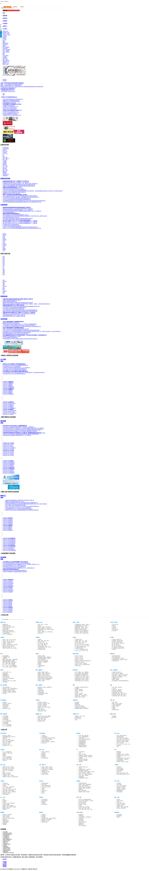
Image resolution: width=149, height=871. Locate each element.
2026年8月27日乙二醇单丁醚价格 (9, 410)
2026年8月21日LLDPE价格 (8, 449)
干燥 (4, 256)
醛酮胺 (4, 398)
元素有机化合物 (41, 648)
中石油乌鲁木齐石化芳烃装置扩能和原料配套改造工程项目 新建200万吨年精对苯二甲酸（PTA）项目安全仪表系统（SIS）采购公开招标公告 (32, 331)
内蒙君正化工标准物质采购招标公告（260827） (15, 501)
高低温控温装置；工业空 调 (84, 769)
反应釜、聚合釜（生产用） (47, 766)
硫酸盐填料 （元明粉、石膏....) (81, 628)
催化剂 (4, 45)
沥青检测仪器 (82, 744)
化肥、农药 (5, 59)
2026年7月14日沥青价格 (8, 610)
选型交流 (5, 18)
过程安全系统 (44, 800)
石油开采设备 (5, 147)
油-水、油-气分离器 (7, 788)
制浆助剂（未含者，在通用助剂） (45, 687)
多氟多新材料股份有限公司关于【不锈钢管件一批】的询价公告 (16, 181)
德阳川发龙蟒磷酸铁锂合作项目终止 (10, 113)
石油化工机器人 (6, 174)
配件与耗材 (44, 742)
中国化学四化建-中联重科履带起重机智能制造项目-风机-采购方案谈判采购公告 (19, 184)
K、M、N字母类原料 (7, 725)
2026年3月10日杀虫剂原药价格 (9, 546)
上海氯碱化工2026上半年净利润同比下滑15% (12, 115)
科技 (4, 289)
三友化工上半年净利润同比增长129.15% (11, 112)
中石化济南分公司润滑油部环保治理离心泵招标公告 (13, 308)
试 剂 (4, 242)
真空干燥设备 (119, 770)
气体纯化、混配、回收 (7, 752)
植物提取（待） (6, 61)
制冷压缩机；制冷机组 (83, 770)
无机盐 (4, 378)
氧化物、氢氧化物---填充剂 (80, 629)
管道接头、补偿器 (6, 774)
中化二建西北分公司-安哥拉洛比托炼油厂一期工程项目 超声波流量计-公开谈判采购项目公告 (22, 326)
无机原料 (5, 36)
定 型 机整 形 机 (82, 803)
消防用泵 (81, 761)
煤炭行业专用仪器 (82, 745)
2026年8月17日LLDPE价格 (8, 454)
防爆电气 (5, 809)
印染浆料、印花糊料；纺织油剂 (9, 692)
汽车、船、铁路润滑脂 (7, 634)
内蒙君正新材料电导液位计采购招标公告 (11, 322)
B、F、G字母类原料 (7, 724)
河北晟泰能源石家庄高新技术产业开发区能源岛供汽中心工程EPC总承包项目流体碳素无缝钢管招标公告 (24, 200)
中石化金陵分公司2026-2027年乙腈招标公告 (12, 366)
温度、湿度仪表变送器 (121, 735)
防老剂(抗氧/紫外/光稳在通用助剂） (45, 678)
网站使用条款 (15, 860)
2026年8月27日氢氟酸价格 (8, 386)
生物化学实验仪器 (45, 740)
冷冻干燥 (119, 771)
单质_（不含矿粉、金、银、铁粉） (10, 648)
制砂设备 (81, 789)
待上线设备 (119, 814)
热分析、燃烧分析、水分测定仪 (48, 741)
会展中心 (5, 26)
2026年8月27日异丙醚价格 (8, 406)
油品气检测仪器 (82, 740)
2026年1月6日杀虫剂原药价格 (9, 549)
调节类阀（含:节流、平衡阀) (123, 754)
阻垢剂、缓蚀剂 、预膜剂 (117, 673)
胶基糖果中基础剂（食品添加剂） (82, 708)
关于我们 (5, 860)
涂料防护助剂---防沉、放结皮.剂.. (82, 680)
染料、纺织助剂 (6, 50)
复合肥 (4, 515)
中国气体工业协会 (6, 849)
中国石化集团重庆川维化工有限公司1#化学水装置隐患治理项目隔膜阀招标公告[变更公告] (21, 306)
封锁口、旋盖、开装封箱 (84, 806)
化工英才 (5, 28)
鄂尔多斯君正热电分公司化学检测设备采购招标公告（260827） (16, 214)
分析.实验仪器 (6, 148)
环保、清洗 (5, 165)
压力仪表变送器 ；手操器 (122, 737)
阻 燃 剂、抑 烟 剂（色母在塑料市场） (83, 660)
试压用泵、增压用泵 (83, 760)
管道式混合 (44, 784)
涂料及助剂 (5, 48)
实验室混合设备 (45, 783)
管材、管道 (5, 157)
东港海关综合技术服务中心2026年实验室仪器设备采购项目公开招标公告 (18, 208)
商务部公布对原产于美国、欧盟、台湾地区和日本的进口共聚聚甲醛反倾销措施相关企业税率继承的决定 (21, 86)
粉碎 (4, 262)
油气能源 (5, 291)
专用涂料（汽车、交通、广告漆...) (82, 676)
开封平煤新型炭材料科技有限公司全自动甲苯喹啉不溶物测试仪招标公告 (18, 218)
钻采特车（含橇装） (7, 735)
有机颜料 (77, 688)
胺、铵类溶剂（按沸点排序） (118, 646)
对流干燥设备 (119, 768)
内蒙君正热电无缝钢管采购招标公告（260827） (12, 187)
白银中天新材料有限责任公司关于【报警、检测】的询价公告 (15, 333)
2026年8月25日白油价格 (8, 589)
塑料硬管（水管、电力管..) (8, 766)
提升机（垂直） (120, 800)
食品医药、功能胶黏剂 (42, 661)
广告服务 (5, 862)
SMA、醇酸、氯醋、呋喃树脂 (9, 663)
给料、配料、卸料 (120, 803)
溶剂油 (39, 625)
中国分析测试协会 (6, 847)
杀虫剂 (4, 532)
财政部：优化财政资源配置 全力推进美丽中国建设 (10, 85)
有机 (4, 287)
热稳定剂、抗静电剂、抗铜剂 (44, 675)
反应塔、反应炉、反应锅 (47, 768)
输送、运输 (5, 170)
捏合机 (43, 792)
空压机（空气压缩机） (7, 756)
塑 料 (4, 237)
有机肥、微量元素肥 (116, 704)
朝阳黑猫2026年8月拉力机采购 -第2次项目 (11, 193)
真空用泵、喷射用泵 (83, 759)
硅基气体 (114, 626)
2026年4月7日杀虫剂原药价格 (9, 544)
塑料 (4, 270)
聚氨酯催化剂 (5, 674)
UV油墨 (114, 688)
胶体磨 (43, 791)
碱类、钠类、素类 (42, 719)
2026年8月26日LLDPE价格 (8, 444)
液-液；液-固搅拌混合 (46, 785)
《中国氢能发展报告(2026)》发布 (7, 90)
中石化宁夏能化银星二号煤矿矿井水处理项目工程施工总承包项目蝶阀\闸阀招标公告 (20, 310)
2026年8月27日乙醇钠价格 (8, 405)
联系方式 (9, 860)
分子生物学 (5, 707)
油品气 (4, 233)
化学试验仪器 (44, 736)
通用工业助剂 (5, 43)
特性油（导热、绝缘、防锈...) (9, 626)
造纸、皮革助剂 (6, 51)
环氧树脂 (5, 658)
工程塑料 (5, 439)
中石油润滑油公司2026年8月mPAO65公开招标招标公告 (14, 566)
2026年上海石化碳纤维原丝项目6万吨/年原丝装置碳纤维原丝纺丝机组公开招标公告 (20, 195)
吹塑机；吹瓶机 (6, 816)
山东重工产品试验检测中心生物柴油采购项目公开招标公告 (15, 571)
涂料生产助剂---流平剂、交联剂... (82, 678)
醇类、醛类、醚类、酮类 (43, 717)
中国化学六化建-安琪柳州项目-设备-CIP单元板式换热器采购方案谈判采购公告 (19, 186)
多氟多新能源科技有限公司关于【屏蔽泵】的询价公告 (14, 316)
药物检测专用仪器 (82, 746)
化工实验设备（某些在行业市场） (49, 737)
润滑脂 (4, 249)
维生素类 (77, 702)
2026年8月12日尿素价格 (8, 524)
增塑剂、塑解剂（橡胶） (43, 672)
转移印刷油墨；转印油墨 (117, 692)
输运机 (118, 799)
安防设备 (5, 168)
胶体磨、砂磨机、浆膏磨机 (84, 788)
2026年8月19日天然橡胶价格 (8, 469)
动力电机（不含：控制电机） (9, 803)
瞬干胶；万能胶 (41, 655)
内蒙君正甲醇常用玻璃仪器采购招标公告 (11, 213)
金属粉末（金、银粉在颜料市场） (82, 630)
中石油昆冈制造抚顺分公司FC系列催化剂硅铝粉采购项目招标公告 (18, 508)
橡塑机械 (5, 171)
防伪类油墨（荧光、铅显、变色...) (119, 693)
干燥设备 (5, 160)
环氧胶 (39, 664)
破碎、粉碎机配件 (82, 790)
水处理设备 (119, 784)
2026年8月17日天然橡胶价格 (8, 473)
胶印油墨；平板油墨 (116, 690)
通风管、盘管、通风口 (7, 759)
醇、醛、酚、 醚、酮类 (43, 643)
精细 (4, 292)
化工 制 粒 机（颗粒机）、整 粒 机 (86, 800)
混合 (4, 261)
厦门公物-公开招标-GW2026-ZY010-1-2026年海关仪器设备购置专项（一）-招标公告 (20, 223)
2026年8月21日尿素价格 (8, 519)
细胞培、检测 (5, 64)
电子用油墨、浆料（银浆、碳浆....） (119, 695)
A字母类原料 (5, 716)
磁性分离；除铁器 (6, 792)
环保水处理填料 (45, 757)
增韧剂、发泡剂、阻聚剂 (43, 674)
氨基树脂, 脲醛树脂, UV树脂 (8, 660)
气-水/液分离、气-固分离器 (8, 786)
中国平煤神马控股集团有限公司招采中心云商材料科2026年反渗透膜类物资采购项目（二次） (22, 430)
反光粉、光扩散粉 (79, 693)
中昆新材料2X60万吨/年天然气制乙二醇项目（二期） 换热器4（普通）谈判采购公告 (20, 183)
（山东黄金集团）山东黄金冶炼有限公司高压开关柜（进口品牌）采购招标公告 (19, 325)
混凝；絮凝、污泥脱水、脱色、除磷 (119, 674)
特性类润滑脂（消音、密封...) (9, 631)
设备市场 (15, 6)
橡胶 (4, 272)
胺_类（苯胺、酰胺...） (43, 644)
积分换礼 (5, 864)
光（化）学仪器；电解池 (47, 739)
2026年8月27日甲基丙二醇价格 (9, 403)
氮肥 (4, 512)
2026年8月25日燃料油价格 (8, 590)
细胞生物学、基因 (6, 708)
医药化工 (5, 38)
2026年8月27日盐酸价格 (8, 384)
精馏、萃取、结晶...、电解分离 (9, 791)
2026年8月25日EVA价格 (8, 445)
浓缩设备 (44, 814)
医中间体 (5, 244)
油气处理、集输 (6, 744)
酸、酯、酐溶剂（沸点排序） (118, 643)
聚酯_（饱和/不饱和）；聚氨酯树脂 (10, 659)
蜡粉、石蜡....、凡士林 (42, 624)
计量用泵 (81, 757)
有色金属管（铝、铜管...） (8, 769)
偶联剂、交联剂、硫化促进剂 (44, 673)
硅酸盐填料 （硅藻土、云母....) (81, 626)
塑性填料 (43, 756)
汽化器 (80, 768)
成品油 (4, 573)
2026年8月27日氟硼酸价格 (8, 382)
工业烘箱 (119, 766)
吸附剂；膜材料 (115, 679)
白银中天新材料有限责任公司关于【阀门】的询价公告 (14, 314)
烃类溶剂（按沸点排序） (117, 641)
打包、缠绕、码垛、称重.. (84, 808)
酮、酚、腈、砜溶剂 (116, 645)
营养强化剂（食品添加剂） (80, 707)
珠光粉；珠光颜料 (79, 689)
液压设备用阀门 (120, 760)
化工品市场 (7, 6)
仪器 (4, 269)
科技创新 (5, 80)
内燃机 (4, 801)
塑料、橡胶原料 (6, 60)
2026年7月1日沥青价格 (7, 612)
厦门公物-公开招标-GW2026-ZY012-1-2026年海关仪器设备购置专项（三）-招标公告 (20, 220)
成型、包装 (5, 169)
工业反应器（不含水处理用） (48, 769)
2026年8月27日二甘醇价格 (8, 414)
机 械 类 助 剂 (78, 665)
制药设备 (5, 173)
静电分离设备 (5, 794)
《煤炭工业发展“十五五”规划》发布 (7, 91)
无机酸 (4, 375)
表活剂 (4, 245)
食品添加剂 (5, 58)
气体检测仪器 (82, 737)
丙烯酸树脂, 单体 (6, 657)
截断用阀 (119, 751)
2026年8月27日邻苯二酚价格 (8, 411)
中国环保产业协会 (6, 840)
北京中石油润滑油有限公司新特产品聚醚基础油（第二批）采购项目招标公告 (18, 567)
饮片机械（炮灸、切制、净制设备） (49, 818)
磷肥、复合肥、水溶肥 (117, 703)
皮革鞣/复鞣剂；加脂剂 (43, 693)
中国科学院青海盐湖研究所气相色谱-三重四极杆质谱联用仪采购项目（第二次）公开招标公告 (22, 211)
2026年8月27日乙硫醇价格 (8, 404)
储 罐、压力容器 (45, 774)
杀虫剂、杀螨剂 (115, 705)
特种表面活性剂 (115, 660)
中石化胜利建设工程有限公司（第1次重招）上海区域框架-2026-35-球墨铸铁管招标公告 (21, 197)
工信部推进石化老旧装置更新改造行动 (8, 87)
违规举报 (5, 866)
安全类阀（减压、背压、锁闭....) (123, 757)
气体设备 (5, 152)
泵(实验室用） (82, 751)
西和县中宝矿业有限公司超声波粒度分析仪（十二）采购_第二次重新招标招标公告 (20, 324)
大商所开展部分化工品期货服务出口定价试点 (12, 104)
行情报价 (5, 20)
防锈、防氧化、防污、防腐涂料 (81, 672)
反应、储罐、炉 (6, 158)
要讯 (4, 93)
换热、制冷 (5, 159)
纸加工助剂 (40, 689)
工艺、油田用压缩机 (7, 757)
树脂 (4, 40)
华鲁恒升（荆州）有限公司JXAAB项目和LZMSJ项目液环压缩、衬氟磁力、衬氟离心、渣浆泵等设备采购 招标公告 (26, 303)
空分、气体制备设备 (7, 751)
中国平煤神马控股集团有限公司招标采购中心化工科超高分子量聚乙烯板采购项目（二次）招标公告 (23, 427)
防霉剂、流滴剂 (41, 680)
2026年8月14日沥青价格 (8, 601)
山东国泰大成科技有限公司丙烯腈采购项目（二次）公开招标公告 (16, 367)
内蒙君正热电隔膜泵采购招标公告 (10, 301)
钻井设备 (5, 737)
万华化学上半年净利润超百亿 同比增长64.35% (12, 110)
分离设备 (5, 162)
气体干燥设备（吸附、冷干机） (123, 774)
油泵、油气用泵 (82, 754)
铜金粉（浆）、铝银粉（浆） (81, 695)
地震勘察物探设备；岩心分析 (9, 736)
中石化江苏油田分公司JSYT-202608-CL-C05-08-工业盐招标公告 (18, 507)
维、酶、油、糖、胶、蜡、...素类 (82, 645)
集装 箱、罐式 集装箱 (121, 808)
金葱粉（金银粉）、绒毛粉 (80, 694)
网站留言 (5, 865)
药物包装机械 (44, 821)
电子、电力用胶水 (42, 659)
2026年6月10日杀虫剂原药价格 (9, 539)
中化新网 (5, 845)
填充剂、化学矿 (6, 33)
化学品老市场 (4, 231)
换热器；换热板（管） (83, 766)
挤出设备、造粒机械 (7, 814)
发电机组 (5, 800)
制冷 (4, 258)
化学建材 (5, 56)
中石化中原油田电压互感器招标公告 (10, 337)
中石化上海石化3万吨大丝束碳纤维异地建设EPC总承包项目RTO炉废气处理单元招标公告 (21, 330)
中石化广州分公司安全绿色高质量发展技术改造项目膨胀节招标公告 (17, 198)
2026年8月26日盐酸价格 (8, 391)
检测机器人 (81, 815)
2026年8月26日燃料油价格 (8, 585)
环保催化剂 (5, 673)
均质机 (43, 789)
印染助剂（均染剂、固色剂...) (9, 689)
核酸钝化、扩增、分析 (80, 716)
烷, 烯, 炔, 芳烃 (41, 641)
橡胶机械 (5, 823)
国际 (4, 94)
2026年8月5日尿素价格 (7, 527)
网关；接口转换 (120, 742)
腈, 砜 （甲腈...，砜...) (42, 645)
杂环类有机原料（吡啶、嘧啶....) (44, 646)
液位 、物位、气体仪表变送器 (123, 739)
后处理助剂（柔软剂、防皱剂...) (9, 690)
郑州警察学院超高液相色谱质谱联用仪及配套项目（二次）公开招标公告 (18, 209)
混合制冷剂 (114, 630)
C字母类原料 (5, 717)
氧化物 (4, 379)
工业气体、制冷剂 (6, 34)
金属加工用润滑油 (6, 625)
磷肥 (4, 513)
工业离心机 (5, 783)
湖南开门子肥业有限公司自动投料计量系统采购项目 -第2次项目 (16, 328)
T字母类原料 (5, 723)
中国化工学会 (5, 841)
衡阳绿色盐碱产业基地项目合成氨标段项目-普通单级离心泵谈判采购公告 (18, 302)
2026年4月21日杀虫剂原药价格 (9, 543)
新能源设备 (5, 175)
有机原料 (5, 37)
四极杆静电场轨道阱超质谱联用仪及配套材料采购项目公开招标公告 (17, 207)
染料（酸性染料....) (7, 687)
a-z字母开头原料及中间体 (80, 646)
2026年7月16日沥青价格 (8, 609)
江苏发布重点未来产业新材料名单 (7, 89)
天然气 (4, 575)
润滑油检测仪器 (82, 741)
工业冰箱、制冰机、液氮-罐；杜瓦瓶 (86, 771)
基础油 (4, 577)
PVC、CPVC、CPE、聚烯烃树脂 (9, 665)
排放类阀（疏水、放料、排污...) (123, 755)
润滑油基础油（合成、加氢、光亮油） (46, 629)
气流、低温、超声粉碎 (83, 785)
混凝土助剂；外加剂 (42, 710)
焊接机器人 (81, 818)
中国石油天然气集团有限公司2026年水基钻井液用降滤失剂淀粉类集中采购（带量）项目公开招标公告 (26, 503)
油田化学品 (40, 633)
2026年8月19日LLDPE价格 (8, 451)
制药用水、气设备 (45, 820)
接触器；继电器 (6, 808)
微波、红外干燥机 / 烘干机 (122, 772)
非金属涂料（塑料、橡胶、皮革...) (82, 675)
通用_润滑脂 (5, 629)
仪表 (4, 266)
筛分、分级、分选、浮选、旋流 (9, 789)
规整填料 (43, 755)
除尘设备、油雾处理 (121, 786)
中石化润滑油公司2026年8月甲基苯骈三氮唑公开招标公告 (15, 370)
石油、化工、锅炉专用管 (8, 770)
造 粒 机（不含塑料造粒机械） (85, 799)
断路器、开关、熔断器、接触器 (9, 806)
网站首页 (5, 859)
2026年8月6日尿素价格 (7, 526)
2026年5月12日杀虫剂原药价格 (9, 540)
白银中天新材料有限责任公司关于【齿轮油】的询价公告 (14, 565)
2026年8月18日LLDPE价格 (8, 452)
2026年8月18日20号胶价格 (8, 470)
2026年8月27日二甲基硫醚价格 (9, 408)
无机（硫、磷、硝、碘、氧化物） (82, 644)
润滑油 (4, 243)
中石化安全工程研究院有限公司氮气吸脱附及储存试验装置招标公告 (17, 199)
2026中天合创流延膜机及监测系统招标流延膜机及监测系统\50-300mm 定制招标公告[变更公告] (22, 201)
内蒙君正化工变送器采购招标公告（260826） (12, 336)
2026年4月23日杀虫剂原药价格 (9, 541)
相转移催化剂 (5, 675)
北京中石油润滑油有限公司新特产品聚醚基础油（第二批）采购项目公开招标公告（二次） (21, 564)
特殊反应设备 (44, 770)
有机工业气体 (115, 629)
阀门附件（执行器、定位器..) (123, 761)
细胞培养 (114, 716)
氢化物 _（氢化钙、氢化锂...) (9, 645)
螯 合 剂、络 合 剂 (79, 658)
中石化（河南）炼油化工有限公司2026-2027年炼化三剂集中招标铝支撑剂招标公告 (22, 506)
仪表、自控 (5, 151)
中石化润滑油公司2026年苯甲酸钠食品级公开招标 (15, 505)
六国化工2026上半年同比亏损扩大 (10, 107)
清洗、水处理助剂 (6, 49)
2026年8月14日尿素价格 (8, 522)
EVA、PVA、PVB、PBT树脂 (9, 664)
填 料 (4, 236)
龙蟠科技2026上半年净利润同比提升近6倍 (11, 101)
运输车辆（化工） (120, 805)
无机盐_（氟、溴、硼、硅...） (9, 640)
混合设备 (5, 163)
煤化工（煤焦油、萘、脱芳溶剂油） (45, 631)
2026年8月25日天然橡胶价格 (8, 464)
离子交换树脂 (5, 655)
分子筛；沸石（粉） (7, 672)
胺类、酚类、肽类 (42, 718)
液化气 (4, 576)
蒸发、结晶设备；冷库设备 (84, 772)
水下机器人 (81, 819)
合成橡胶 (5, 458)
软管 (4, 771)
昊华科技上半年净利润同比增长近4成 (9, 97)
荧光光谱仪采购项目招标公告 (9, 212)
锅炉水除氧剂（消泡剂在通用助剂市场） (120, 680)
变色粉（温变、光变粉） (80, 696)
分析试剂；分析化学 (7, 703)
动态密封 (43, 752)
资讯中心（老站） (6, 277)
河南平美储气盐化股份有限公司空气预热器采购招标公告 (14, 189)
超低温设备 (81, 776)
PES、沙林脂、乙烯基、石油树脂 (10, 666)
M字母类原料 (5, 719)
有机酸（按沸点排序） (117, 639)
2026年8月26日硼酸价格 (8, 392)
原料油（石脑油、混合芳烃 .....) (44, 626)
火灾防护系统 (44, 799)
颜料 (4, 53)
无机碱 (4, 377)
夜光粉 (76, 692)
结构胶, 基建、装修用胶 (43, 660)
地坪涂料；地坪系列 (42, 705)
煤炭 (4, 597)
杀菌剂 (4, 533)
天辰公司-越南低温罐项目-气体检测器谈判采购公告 (13, 321)
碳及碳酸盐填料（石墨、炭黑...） (82, 625)
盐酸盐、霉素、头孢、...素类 (81, 640)
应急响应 (43, 803)
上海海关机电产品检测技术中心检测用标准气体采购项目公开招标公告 (19, 500)
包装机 (80, 805)
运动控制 (119, 745)
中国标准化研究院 (6, 850)
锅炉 (4, 799)
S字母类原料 (5, 722)
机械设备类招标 (5, 178)
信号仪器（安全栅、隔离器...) (123, 741)
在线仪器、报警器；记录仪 (122, 740)
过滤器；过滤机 (6, 784)
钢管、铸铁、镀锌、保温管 (8, 768)
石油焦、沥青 (41, 630)
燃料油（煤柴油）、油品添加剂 (44, 628)
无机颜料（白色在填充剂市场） (81, 687)
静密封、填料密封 (45, 751)
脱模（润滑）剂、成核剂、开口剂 (45, 676)
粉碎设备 (5, 164)
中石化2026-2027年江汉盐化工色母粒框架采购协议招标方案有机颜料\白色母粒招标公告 (21, 434)
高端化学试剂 (5, 704)
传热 (4, 257)
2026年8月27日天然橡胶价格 (8, 462)
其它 (118, 746)
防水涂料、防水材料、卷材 (43, 703)
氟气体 (113, 625)
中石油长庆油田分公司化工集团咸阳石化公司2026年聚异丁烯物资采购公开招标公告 (20, 431)
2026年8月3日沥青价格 (7, 606)
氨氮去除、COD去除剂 (117, 676)
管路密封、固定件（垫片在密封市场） (11, 776)
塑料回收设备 (5, 821)
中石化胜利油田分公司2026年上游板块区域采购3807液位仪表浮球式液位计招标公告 (20, 338)
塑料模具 (5, 819)
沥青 (4, 594)
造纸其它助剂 (41, 690)
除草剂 (4, 534)
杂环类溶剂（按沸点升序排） (118, 648)
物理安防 (43, 801)
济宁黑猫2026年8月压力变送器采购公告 (11, 224)
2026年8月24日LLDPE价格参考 (9, 447)
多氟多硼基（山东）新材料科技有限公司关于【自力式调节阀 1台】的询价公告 (19, 313)
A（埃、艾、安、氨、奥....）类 (81, 650)
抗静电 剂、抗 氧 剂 (79, 659)
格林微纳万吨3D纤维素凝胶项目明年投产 (11, 100)
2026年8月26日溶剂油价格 (8, 583)
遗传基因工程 (78, 717)
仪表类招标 (3, 319)
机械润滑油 (5, 624)
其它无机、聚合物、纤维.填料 (81, 631)
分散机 (43, 788)
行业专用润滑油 (6, 628)
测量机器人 (81, 823)
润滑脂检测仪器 (82, 742)
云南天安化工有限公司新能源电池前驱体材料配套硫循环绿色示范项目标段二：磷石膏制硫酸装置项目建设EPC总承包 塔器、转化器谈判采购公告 (33, 190)
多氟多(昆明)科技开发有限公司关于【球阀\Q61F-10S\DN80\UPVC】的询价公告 (19, 312)
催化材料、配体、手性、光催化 (9, 680)
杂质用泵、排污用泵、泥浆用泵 (85, 755)
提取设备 (43, 815)
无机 (4, 282)
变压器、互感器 (6, 804)
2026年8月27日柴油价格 (8, 582)
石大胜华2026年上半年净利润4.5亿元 (10, 111)
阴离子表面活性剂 (116, 657)
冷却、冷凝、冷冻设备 (83, 775)
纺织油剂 (5, 693)
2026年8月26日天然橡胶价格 (8, 463)
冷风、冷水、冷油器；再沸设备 (85, 774)
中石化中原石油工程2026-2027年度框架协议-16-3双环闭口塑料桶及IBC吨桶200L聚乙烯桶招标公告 (23, 429)
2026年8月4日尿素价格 (7, 529)
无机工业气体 (115, 624)
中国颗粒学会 (5, 851)
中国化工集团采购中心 (7, 839)
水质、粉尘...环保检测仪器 (84, 739)
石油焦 (4, 596)
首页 (4, 13)
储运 (4, 273)
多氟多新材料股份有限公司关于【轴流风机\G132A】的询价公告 (16, 182)
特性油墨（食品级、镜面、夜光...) (119, 694)
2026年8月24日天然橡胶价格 (8, 466)
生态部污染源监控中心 (7, 834)
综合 (4, 280)
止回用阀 (119, 752)
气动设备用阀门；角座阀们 (122, 759)
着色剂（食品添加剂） (80, 705)
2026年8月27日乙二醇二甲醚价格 (9, 413)
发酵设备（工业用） (46, 771)
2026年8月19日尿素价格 (8, 520)
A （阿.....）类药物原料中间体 (81, 649)
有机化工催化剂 (6, 676)
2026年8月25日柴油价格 (8, 591)
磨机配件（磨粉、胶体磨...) (84, 791)
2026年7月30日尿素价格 (8, 530)
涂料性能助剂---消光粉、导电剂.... (82, 679)
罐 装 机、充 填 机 (82, 804)
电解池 (118, 816)
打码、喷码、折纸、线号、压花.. (85, 809)
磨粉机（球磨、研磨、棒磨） (85, 786)
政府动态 (5, 79)
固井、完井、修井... (7, 739)
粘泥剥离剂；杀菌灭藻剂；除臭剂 (119, 675)
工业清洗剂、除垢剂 (116, 672)
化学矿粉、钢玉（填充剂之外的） (82, 633)
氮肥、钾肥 (114, 702)
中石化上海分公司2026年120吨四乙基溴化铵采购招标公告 (15, 368)
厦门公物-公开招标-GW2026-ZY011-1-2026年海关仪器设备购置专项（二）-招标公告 (20, 222)
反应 (4, 263)
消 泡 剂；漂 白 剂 (79, 655)
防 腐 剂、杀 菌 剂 (79, 657)
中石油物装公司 (6, 835)
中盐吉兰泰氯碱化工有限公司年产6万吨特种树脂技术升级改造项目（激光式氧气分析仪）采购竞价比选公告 (25, 215)
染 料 (4, 241)
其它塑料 (5, 440)
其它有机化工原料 (42, 649)
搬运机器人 (81, 824)
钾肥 (4, 514)
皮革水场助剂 (41, 692)
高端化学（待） (6, 62)
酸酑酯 (4, 399)
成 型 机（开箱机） (83, 801)
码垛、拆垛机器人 (82, 825)
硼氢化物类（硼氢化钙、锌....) (9, 646)
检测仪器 (5, 149)
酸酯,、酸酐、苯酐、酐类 (43, 640)
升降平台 (119, 801)
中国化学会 (5, 842)
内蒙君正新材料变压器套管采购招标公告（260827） (13, 188)
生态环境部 (5, 831)
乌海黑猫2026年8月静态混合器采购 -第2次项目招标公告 (14, 192)
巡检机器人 (81, 814)
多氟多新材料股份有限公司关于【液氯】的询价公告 (13, 305)
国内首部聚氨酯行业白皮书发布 (9, 102)
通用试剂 (5, 702)
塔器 (4, 264)
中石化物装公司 (6, 836)
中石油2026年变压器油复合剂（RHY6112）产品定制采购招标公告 (16, 563)
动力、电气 (5, 167)
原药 (4, 536)
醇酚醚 (4, 396)
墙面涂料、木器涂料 (42, 702)
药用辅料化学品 (78, 639)
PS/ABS (4, 438)
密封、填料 (5, 153)
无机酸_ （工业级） (7, 643)
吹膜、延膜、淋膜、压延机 (8, 818)
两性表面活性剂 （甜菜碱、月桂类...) (120, 659)
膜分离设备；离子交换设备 (8, 790)
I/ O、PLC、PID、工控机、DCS (123, 744)
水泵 (80, 752)
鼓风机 (4, 755)
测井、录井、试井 (6, 742)
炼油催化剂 (5, 679)
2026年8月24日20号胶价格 (8, 465)
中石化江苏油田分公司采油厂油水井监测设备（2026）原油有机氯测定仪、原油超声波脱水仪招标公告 (24, 372)
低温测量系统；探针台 (83, 777)
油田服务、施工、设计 (7, 745)
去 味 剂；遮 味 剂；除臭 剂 (81, 663)
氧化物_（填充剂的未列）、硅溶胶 (10, 644)
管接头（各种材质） (7, 772)
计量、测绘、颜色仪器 (83, 735)
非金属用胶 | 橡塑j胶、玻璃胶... (44, 658)
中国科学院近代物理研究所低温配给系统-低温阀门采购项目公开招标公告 (18, 298)
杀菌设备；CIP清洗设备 (46, 819)
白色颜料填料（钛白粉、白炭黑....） (82, 624)
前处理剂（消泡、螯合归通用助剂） (10, 688)
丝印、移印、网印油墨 (117, 687)
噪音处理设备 (119, 791)
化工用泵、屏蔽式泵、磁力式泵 (85, 756)
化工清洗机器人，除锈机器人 (85, 816)
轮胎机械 (5, 824)
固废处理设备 (119, 790)
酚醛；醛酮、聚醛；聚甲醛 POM (9, 661)
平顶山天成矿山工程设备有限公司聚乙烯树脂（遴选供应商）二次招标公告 (18, 426)
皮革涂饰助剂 (41, 694)
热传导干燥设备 (120, 769)
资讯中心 (22, 6)
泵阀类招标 (3, 296)
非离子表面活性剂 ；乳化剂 (118, 658)
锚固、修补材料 (41, 709)
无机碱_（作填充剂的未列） (8, 641)
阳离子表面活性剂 (116, 655)
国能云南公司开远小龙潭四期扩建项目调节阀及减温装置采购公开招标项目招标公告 (20, 311)
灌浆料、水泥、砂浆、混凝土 (44, 707)
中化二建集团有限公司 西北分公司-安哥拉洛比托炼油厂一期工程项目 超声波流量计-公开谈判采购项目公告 (25, 335)
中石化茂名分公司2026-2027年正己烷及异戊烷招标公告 (14, 373)
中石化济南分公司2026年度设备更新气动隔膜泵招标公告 (14, 307)
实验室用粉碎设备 (82, 783)
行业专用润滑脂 (6, 633)
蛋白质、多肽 (78, 718)
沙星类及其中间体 (79, 648)
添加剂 (4, 238)
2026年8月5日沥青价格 (7, 603)
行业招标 (5, 23)
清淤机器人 (81, 820)
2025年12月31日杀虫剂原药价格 (9, 550)
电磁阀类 (119, 756)
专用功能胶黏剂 (41, 665)
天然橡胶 (5, 457)
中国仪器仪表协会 (6, 844)
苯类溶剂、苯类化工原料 (117, 640)
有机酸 (39, 639)
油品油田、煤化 (6, 32)
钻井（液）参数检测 (7, 741)
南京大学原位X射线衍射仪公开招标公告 (11, 217)
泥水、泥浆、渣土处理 (121, 785)
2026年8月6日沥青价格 (7, 602)
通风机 (4, 754)
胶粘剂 (4, 42)
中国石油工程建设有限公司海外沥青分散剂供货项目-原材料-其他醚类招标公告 (21, 502)
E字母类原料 (5, 718)
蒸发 (4, 259)
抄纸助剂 (40, 688)
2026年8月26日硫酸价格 (8, 390)
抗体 (76, 719)
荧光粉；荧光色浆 (79, 690)
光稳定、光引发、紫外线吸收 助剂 (82, 664)
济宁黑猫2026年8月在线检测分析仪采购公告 (12, 225)
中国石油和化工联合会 (7, 833)
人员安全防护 (44, 804)
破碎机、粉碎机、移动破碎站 (85, 784)
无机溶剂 (114, 649)
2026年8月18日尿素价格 (8, 521)
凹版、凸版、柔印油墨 (117, 689)
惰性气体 (114, 628)
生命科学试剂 (5, 705)
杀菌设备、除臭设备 (121, 789)
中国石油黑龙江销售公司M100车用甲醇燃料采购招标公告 (14, 570)
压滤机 (4, 785)
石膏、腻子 (40, 708)
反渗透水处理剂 (115, 678)
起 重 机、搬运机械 (121, 804)
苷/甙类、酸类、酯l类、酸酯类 (44, 716)
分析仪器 (44, 735)
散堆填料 (43, 754)
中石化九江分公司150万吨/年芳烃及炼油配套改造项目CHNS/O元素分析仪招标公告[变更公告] (22, 228)
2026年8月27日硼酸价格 (8, 385)
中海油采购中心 (6, 837)
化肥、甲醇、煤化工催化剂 (8, 678)
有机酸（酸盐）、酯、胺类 (80, 641)
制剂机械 (43, 816)
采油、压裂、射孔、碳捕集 (8, 740)
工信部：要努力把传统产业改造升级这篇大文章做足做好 (12, 82)
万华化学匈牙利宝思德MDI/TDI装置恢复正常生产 (13, 99)
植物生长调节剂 (115, 709)
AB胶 (39, 666)
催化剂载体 (5, 681)
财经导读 (5, 286)
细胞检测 (114, 717)
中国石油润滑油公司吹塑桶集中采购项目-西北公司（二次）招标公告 (17, 435)
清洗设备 (119, 783)
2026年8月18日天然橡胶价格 (8, 471)
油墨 (4, 54)
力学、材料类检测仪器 (83, 736)
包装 (4, 274)
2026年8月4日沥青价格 (7, 604)
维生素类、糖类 (41, 720)
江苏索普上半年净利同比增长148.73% (10, 106)
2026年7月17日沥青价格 (8, 608)
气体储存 (5, 760)
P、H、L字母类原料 (7, 720)
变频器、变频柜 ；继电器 (8, 805)
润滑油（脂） (5, 31)
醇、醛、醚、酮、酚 (79, 643)
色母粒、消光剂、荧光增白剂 (44, 679)
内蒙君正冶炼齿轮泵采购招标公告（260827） (12, 300)
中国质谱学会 (5, 846)
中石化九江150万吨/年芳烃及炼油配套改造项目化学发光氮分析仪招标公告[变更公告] (20, 227)
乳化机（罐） (44, 790)
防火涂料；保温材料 (42, 704)
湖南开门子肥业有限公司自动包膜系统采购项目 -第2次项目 (15, 194)
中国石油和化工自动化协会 (8, 852)
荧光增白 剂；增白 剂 (79, 661)
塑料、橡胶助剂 (6, 47)
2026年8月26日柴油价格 (8, 588)
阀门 (4, 156)
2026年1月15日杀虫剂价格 (8, 548)
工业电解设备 (44, 772)
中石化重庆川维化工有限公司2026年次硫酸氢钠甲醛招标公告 (15, 365)
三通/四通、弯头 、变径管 (8, 775)
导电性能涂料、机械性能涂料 (81, 674)
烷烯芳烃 (5, 397)
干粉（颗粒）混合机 (46, 786)
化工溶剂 (5, 39)
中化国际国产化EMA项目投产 (9, 105)
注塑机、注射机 (6, 815)
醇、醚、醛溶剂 (115, 644)
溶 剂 (4, 247)
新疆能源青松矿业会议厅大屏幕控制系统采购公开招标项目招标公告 (17, 332)
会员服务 (5, 861)
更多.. (4, 250)
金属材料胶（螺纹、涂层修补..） (45, 657)
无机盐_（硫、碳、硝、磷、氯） (9, 639)
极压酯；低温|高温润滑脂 (8, 630)
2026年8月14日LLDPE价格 (8, 455)
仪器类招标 (3, 204)
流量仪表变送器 (120, 736)
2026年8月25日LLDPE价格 (8, 446)
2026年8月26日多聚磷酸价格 (8, 387)
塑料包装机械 (5, 820)
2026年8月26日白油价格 (8, 584)
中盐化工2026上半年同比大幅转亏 (10, 109)
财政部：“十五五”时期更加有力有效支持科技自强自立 (11, 84)
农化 (4, 293)
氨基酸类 (77, 703)
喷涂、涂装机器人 (82, 821)
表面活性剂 (5, 44)
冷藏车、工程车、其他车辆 (122, 806)
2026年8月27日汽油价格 (8, 580)
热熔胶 (39, 663)
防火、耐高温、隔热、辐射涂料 (81, 673)
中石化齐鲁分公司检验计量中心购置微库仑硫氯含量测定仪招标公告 (17, 219)
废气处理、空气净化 (121, 788)
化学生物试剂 (5, 55)
